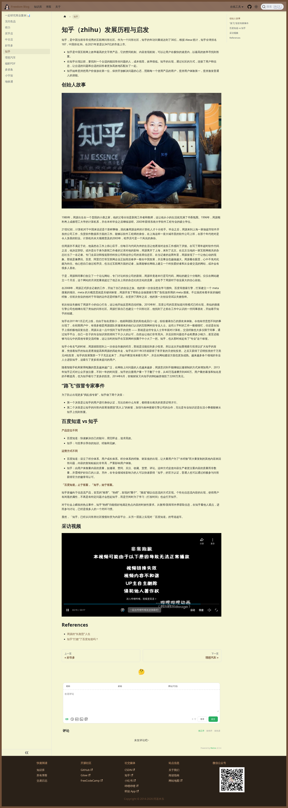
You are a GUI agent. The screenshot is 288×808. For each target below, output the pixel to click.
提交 (213, 719)
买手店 (9, 33)
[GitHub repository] (250, 6)
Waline (213, 748)
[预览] (86, 719)
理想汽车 (10, 57)
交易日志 (42, 780)
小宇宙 (9, 75)
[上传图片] (82, 719)
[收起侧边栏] (27, 752)
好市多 (9, 45)
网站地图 (174, 780)
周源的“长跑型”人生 (78, 634)
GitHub (85, 770)
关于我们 (174, 770)
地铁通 (9, 81)
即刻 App (130, 791)
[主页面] (65, 16)
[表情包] (77, 719)
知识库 (38, 7)
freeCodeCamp (90, 780)
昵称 (68, 686)
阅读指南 (174, 775)
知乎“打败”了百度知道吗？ (82, 639)
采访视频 (234, 32)
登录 (202, 719)
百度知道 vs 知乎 (238, 28)
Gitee (84, 775)
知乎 (7, 51)
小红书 (129, 780)
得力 (7, 27)
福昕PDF (10, 63)
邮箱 (120, 686)
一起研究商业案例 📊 (17, 15)
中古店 (9, 39)
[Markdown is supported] (68, 719)
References (235, 37)
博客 (48, 7)
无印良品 (10, 21)
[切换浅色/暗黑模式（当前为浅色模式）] (256, 6)
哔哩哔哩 (130, 786)
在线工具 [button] (235, 7)
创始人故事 (235, 18)
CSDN (128, 770)
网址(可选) (173, 686)
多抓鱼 (9, 69)
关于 (58, 7)
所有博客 (42, 775)
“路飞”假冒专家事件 (239, 23)
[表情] (72, 719)
